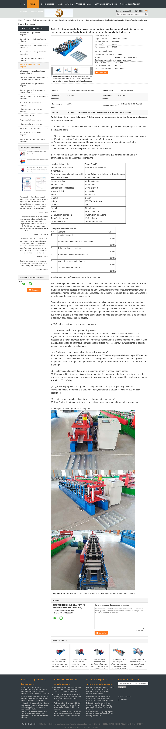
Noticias (23, 12)
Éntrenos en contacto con (106, 4)
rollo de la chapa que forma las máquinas (30, 34)
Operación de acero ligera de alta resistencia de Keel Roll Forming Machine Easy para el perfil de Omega (99, 698)
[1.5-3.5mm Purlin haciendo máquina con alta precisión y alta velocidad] (138, 651)
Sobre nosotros (47, 4)
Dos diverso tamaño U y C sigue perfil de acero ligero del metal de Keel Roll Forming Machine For (99, 714)
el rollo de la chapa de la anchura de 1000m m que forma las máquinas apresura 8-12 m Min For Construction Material (34, 715)
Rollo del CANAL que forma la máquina (30, 104)
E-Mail (120, 696)
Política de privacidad (29, 724)
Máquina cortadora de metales (30, 120)
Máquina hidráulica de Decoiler (31, 124)
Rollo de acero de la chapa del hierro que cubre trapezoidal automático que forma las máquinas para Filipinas (34, 698)
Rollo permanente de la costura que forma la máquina (32, 91)
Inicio (20, 20)
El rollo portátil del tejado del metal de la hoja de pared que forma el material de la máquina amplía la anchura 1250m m (67, 697)
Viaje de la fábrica (65, 4)
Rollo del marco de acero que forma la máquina (118, 593)
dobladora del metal (27, 116)
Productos (33, 4)
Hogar (22, 4)
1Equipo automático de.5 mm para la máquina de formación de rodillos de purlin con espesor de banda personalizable (119, 665)
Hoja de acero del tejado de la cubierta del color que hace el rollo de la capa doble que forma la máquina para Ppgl (67, 714)
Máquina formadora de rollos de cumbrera (31, 110)
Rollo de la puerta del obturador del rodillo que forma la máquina (32, 78)
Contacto (102, 73)
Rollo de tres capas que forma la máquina (31, 134)
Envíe (122, 687)
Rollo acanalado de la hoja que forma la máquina (33, 53)
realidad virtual (36, 12)
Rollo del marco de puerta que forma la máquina (32, 140)
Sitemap (127, 696)
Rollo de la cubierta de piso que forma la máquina (33, 98)
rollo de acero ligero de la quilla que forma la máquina (32, 72)
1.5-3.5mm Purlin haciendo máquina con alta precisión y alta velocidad (138, 663)
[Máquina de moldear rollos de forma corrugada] (22, 161)
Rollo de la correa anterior (70, 593)
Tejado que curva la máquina (30, 128)
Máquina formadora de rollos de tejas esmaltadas (33, 47)
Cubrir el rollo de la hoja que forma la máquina (33, 40)
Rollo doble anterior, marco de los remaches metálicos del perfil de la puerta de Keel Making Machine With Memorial (99, 706)
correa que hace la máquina (90, 593)
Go (146, 14)
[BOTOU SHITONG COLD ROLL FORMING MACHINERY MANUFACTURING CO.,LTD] (58, 13)
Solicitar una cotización (130, 4)
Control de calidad (83, 4)
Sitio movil (123, 700)
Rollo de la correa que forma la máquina (47, 20)
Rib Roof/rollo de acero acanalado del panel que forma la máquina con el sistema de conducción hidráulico (67, 689)
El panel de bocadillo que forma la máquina (32, 85)
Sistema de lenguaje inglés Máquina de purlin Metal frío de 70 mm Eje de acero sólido (79, 663)
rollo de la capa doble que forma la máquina (32, 59)
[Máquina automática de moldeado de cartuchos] (22, 153)
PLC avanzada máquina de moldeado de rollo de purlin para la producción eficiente (60, 663)
